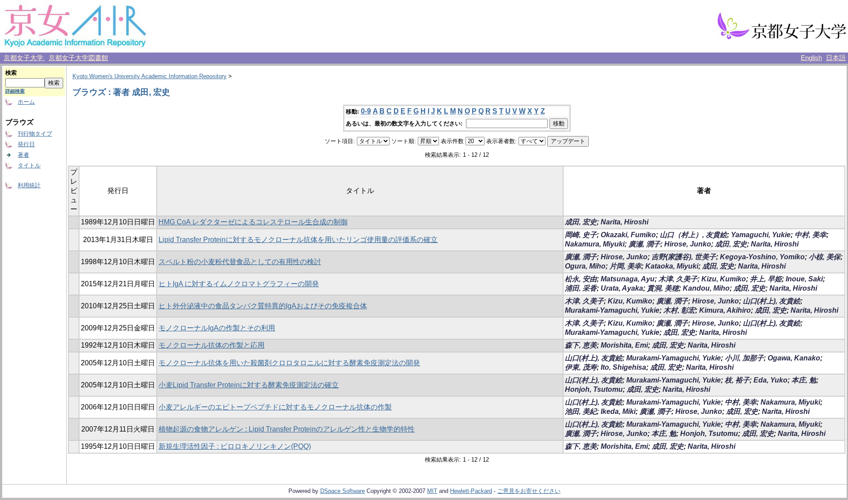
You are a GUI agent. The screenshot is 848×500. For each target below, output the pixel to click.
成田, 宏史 (581, 222)
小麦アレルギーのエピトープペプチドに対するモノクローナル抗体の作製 (275, 407)
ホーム (26, 101)
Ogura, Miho (585, 266)
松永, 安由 (581, 279)
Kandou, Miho (706, 288)
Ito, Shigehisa (623, 367)
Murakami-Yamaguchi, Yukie (612, 310)
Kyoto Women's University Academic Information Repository (149, 76)
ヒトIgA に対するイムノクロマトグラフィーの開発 (239, 284)
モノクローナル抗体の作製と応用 (212, 345)
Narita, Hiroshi (624, 222)
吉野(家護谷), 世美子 (683, 257)
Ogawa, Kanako (794, 358)
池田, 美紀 (581, 411)
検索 (11, 72)
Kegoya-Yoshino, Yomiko (762, 257)
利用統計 (29, 185)
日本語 (836, 57)
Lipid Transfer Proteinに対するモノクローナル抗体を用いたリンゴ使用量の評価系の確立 (298, 239)
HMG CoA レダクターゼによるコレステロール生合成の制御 (253, 222)
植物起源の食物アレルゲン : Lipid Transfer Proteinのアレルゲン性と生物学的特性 (287, 429)
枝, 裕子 (737, 380)
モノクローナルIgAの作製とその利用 (217, 328)
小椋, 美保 (824, 257)
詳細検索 (15, 91)
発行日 (26, 144)
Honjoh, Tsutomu (594, 389)
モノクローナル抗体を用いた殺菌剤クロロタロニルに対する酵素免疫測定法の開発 (289, 363)
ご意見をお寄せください (528, 491)
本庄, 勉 (803, 380)
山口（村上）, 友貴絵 (693, 235)
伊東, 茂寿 (581, 367)
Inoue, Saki (804, 279)
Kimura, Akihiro (725, 310)
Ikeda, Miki (618, 411)
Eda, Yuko (770, 380)
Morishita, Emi (624, 345)
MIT (432, 491)
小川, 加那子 (744, 358)
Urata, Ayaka (622, 288)
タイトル (29, 165)
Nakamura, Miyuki (595, 244)
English (811, 57)
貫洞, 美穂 (663, 288)
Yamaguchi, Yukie (761, 235)
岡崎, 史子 (581, 235)
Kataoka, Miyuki (671, 266)
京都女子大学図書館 (78, 57)
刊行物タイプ (35, 133)
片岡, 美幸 (625, 266)
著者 (23, 155)
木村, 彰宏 (679, 310)
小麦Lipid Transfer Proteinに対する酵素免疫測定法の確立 (249, 385)
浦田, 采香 (581, 288)
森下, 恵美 (581, 345)
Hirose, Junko (687, 244)
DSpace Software (342, 491)
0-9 (366, 111)
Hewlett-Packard (471, 491)
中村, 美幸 (810, 235)
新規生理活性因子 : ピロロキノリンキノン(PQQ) (235, 446)
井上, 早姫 (766, 279)
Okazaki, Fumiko (628, 235)
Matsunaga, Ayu (628, 279)
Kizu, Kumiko (723, 279)
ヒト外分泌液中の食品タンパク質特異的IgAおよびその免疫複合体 (263, 306)
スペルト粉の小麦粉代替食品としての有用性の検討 (240, 261)
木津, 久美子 (678, 279)
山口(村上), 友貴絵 (771, 301)
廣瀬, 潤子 (644, 244)
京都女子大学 (24, 57)
